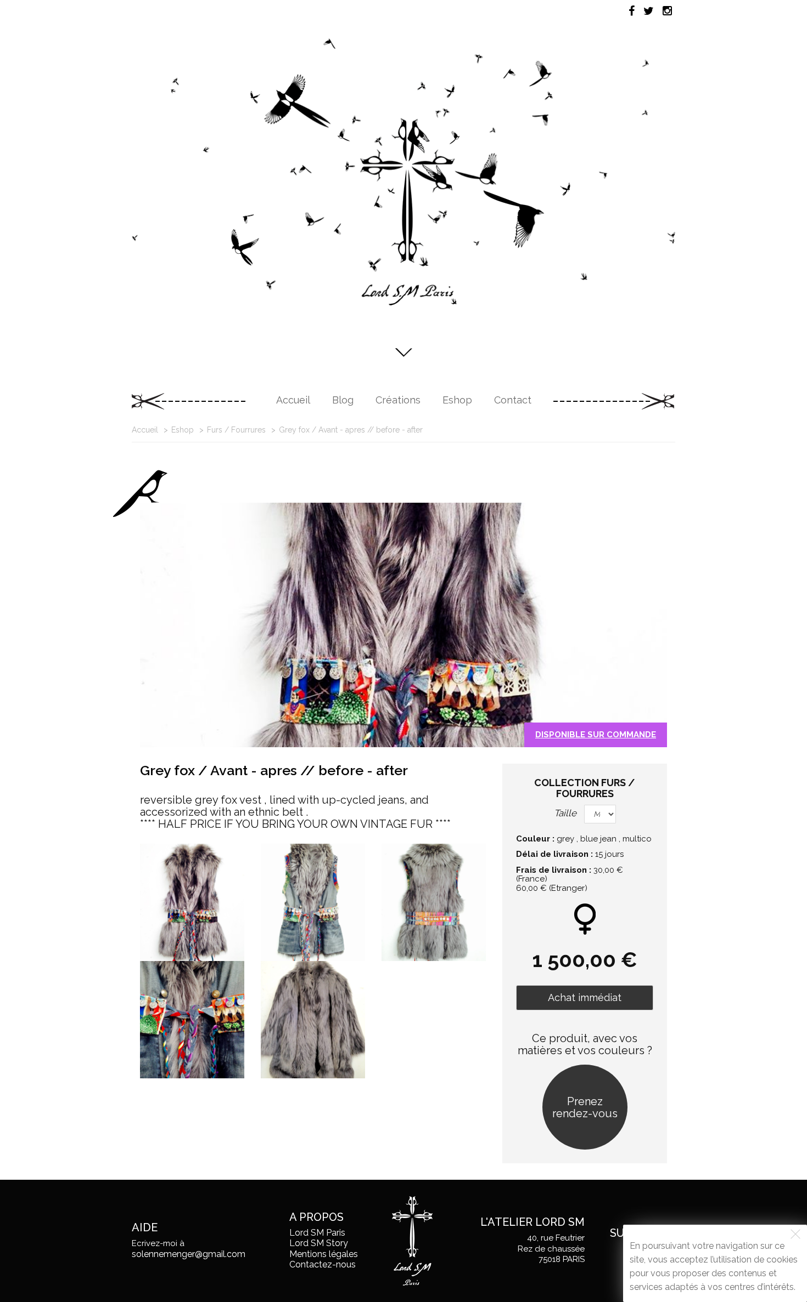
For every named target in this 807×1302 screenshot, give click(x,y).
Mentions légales (323, 1254)
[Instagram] (667, 11)
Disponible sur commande (595, 735)
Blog (343, 400)
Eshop (457, 400)
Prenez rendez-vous (585, 1107)
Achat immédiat (584, 997)
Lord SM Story (318, 1243)
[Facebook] (631, 11)
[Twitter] (648, 11)
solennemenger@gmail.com (188, 1254)
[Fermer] (795, 1234)
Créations (398, 400)
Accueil (293, 400)
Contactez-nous (322, 1264)
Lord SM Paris (317, 1232)
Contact (512, 400)
